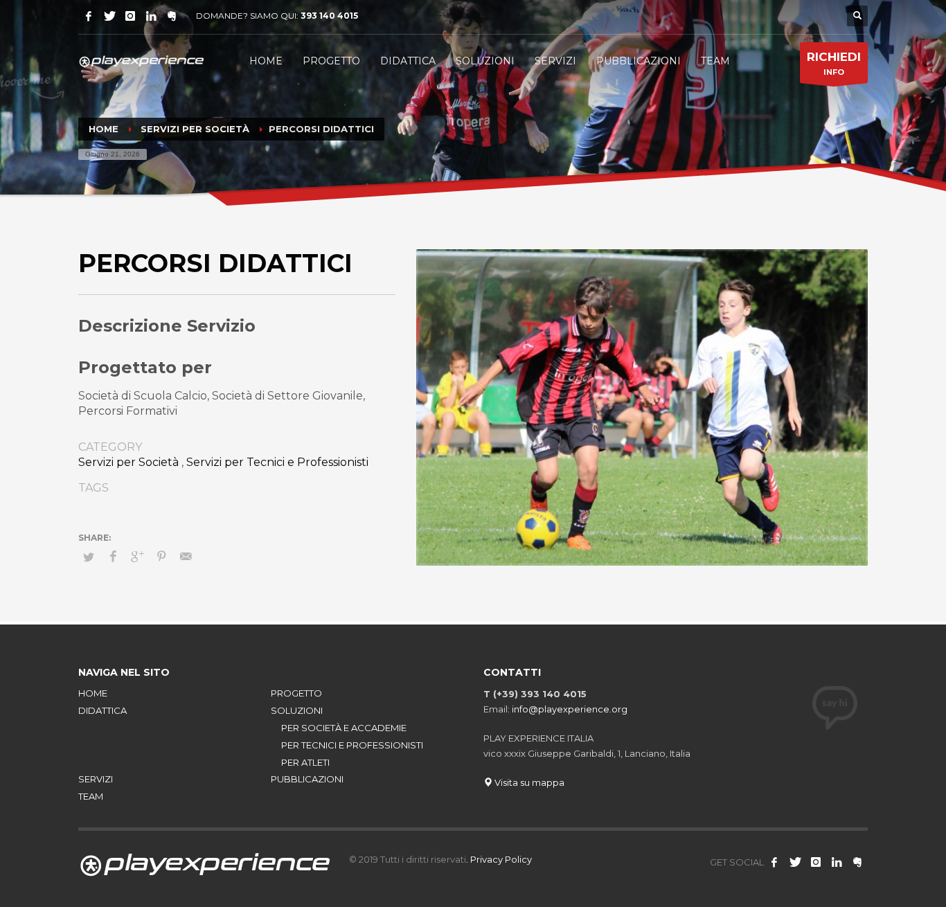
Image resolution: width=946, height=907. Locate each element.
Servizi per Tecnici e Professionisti (277, 462)
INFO (834, 63)
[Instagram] (130, 16)
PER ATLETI (305, 762)
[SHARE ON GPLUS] (137, 556)
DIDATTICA (102, 710)
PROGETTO (296, 693)
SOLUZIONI (297, 710)
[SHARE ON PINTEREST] (161, 556)
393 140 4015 (329, 15)
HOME (92, 693)
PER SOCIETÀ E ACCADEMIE (344, 727)
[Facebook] (88, 16)
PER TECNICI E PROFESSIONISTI (352, 745)
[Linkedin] (836, 862)
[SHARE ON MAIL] (185, 556)
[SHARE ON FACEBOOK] (112, 556)
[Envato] (151, 16)
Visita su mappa (528, 782)
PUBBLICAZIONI (307, 778)
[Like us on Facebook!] (774, 862)
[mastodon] (171, 16)
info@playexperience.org (569, 709)
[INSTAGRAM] (815, 862)
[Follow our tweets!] (795, 862)
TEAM (90, 796)
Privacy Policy (501, 859)
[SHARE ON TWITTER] (88, 556)
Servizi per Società (128, 462)
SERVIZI (95, 778)
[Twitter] (109, 16)
